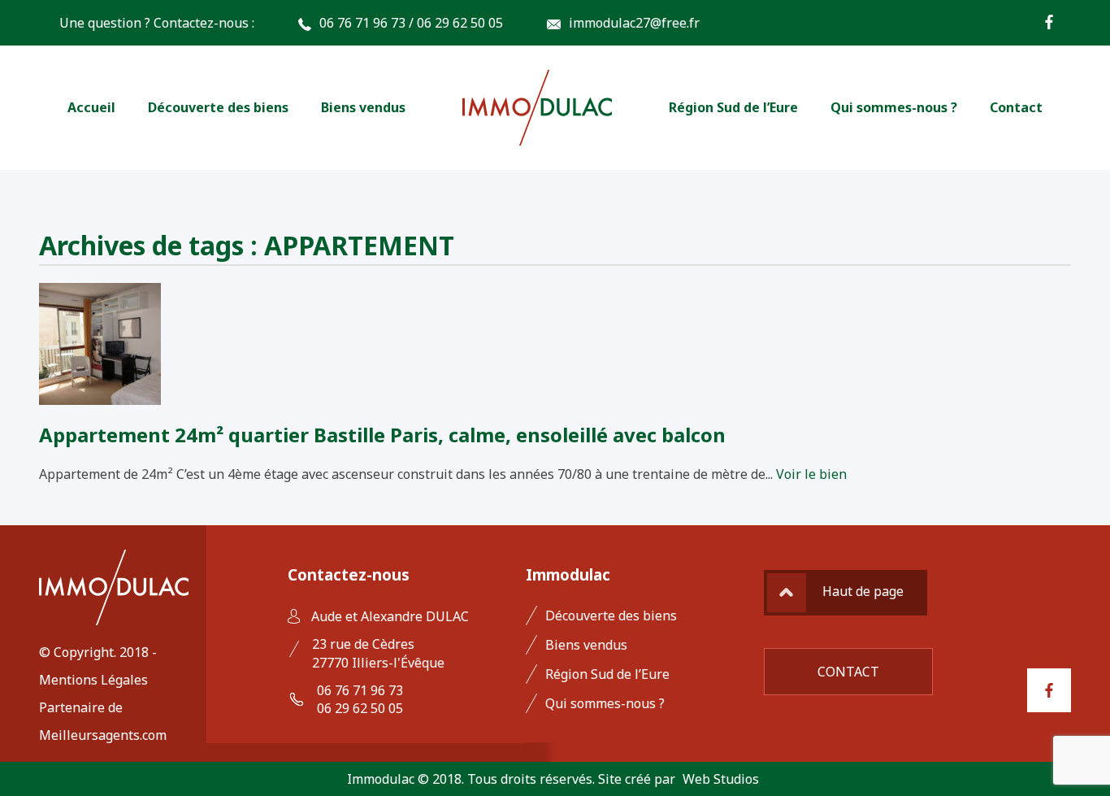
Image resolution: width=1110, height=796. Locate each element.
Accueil (91, 107)
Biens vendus (363, 107)
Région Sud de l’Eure (733, 107)
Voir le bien (811, 474)
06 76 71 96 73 (362, 23)
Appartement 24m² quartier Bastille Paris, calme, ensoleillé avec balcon (382, 434)
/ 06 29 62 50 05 (456, 23)
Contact (1016, 107)
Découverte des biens (218, 107)
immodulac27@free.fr (634, 23)
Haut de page (863, 591)
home (537, 107)
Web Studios (721, 779)
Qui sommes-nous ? (893, 107)
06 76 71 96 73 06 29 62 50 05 (360, 699)
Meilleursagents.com (103, 735)
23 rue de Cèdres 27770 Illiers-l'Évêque (378, 653)
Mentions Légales (93, 680)
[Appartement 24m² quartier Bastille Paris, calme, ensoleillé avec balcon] (100, 396)
